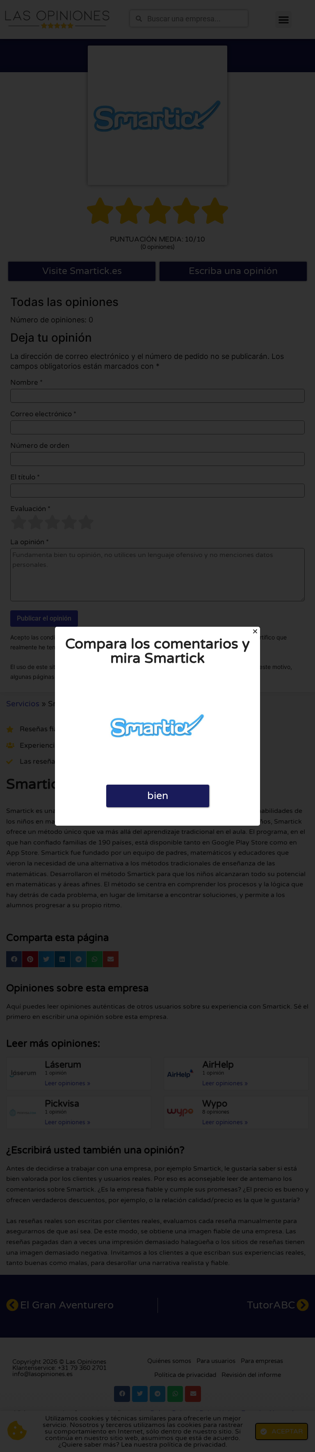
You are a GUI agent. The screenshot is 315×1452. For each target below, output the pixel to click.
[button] (255, 631)
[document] (157, 726)
